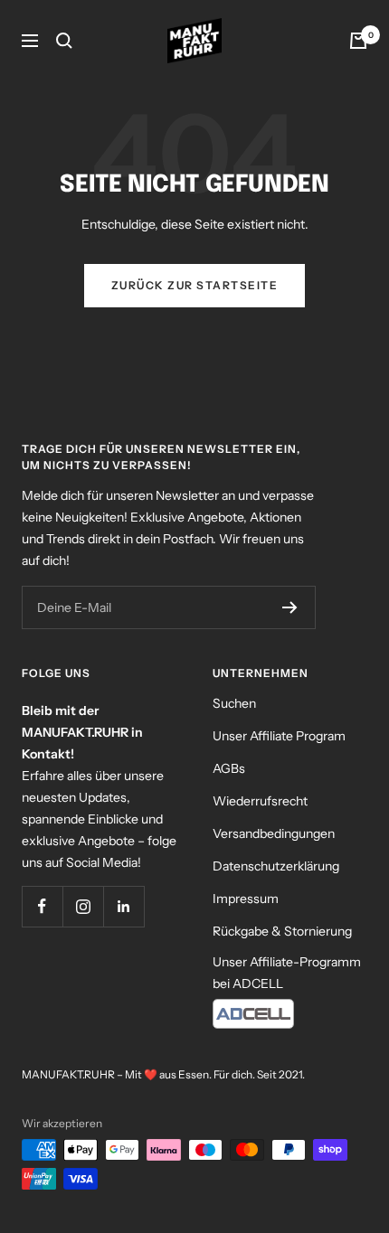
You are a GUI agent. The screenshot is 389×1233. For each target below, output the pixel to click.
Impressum (246, 898)
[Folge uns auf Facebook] (42, 906)
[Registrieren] (290, 607)
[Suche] (64, 41)
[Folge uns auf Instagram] (82, 906)
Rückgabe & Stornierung (282, 931)
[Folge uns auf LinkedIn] (123, 906)
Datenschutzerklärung (276, 866)
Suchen (234, 703)
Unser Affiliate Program (279, 736)
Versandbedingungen (274, 833)
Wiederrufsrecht (260, 801)
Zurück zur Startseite (195, 285)
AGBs (229, 768)
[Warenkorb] (358, 41)
